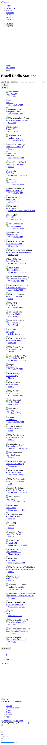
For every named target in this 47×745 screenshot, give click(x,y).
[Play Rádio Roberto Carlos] (7, 248)
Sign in (9, 26)
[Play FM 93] (7, 618)
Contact (9, 706)
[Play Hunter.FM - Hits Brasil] (7, 169)
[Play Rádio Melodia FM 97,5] (7, 363)
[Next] (7, 736)
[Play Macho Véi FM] (7, 583)
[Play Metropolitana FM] (7, 116)
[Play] (4, 736)
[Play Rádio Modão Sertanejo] (7, 468)
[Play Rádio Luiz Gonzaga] (7, 301)
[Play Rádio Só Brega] (7, 380)
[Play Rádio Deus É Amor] (7, 477)
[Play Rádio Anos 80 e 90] (7, 556)
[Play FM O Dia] (7, 178)
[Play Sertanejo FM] (7, 134)
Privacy (9, 710)
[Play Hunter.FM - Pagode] (7, 539)
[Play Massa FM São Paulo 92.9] (7, 292)
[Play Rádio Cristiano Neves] (7, 609)
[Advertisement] (23, 46)
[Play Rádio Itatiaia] (7, 213)
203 (7, 659)
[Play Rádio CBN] (7, 310)
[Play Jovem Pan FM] (7, 424)
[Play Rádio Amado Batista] (7, 354)
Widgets (9, 714)
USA (9, 6)
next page (4, 663)
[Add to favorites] (2, 738)
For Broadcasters (12, 708)
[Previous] (2, 736)
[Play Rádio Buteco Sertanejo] (7, 345)
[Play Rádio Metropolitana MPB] (7, 627)
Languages (10, 19)
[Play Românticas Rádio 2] (7, 521)
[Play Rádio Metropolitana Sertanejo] (7, 125)
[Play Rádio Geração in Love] (7, 442)
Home (8, 66)
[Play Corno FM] (7, 530)
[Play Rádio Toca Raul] (7, 407)
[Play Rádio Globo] (7, 512)
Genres (8, 17)
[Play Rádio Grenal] (7, 565)
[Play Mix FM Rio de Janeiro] (7, 495)
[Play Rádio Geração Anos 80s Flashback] (7, 574)
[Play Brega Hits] (7, 336)
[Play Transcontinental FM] (7, 451)
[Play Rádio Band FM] (7, 398)
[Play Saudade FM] (7, 204)
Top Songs (10, 13)
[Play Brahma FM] (7, 222)
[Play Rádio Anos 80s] (7, 389)
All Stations (10, 8)
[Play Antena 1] (7, 107)
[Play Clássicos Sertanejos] (7, 433)
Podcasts (9, 10)
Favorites (9, 23)
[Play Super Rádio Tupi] (7, 266)
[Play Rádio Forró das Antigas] (7, 486)
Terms (8, 712)
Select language (7, 723)
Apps (8, 716)
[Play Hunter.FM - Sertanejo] (7, 151)
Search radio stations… (10, 82)
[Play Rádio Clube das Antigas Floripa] (7, 257)
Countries (9, 15)
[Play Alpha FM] (7, 160)
